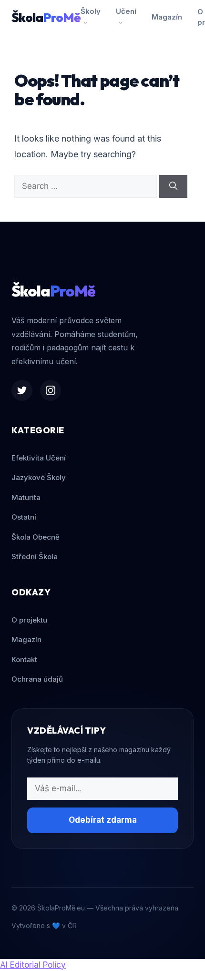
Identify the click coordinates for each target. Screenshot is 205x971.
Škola (46, 17)
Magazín (167, 16)
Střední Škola (34, 556)
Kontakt (24, 659)
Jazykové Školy (38, 477)
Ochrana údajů (37, 679)
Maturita (26, 497)
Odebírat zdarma (103, 820)
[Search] (173, 186)
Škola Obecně (35, 537)
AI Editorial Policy (33, 965)
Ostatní (23, 516)
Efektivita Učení (38, 457)
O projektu (29, 619)
